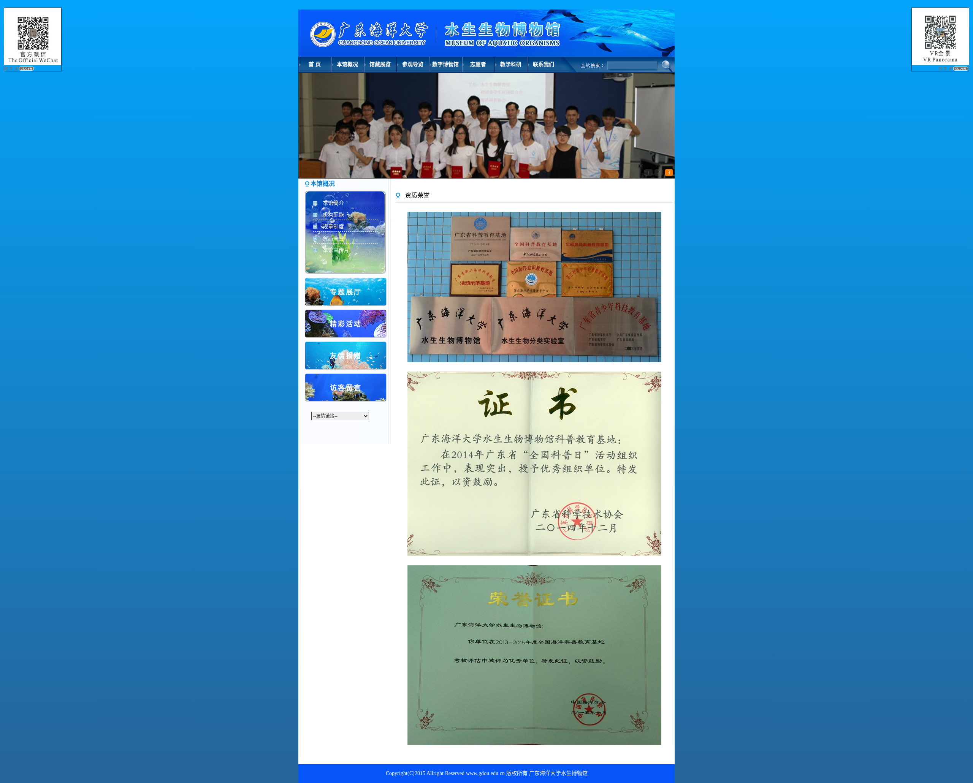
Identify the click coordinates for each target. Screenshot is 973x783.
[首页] (431, 31)
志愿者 (478, 64)
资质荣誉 (333, 238)
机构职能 (333, 215)
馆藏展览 (380, 64)
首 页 (315, 64)
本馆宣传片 (336, 250)
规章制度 (333, 226)
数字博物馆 (445, 64)
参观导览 (412, 64)
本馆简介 (333, 203)
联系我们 (543, 64)
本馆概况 (347, 64)
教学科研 (510, 64)
